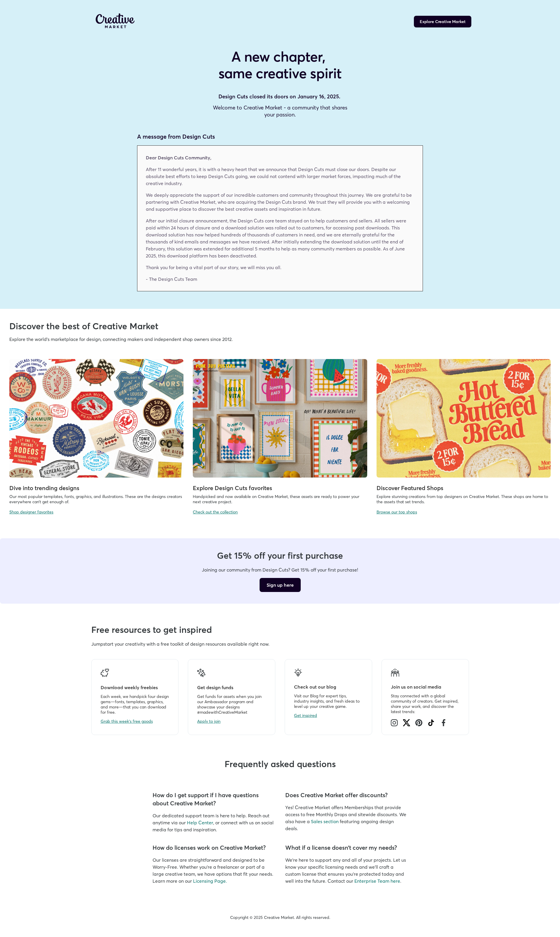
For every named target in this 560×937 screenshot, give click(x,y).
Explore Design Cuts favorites (232, 488)
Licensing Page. (210, 881)
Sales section (325, 821)
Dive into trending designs (44, 488)
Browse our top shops (397, 512)
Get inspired (305, 715)
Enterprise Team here (377, 881)
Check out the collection (215, 512)
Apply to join (208, 721)
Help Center (200, 822)
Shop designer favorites (31, 512)
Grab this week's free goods (127, 721)
